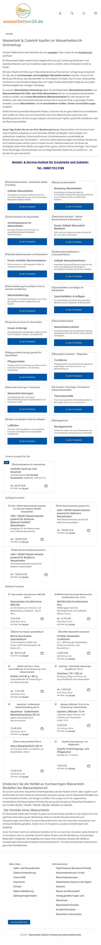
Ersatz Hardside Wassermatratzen (26, 260)
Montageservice (63, 426)
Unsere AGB (19, 877)
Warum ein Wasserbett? (68, 891)
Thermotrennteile (63, 396)
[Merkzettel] (83, 13)
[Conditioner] (69, 354)
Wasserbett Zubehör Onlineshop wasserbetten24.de (55, 934)
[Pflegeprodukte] (27, 355)
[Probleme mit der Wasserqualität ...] (27, 672)
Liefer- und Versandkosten (26, 868)
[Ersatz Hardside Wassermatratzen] (26, 254)
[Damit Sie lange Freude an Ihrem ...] (74, 744)
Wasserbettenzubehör (66, 327)
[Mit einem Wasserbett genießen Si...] (27, 741)
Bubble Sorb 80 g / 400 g (24, 676)
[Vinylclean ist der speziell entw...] (74, 669)
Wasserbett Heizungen (20, 393)
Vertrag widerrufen (19, 922)
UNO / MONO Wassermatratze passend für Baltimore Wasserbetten (73, 513)
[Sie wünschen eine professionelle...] (74, 506)
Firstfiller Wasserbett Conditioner (68, 637)
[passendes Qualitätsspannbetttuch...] (27, 631)
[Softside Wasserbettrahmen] (74, 254)
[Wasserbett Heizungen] (22, 387)
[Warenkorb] (95, 13)
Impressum (19, 881)
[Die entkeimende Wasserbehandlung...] (27, 707)
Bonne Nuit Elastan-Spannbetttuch (21, 637)
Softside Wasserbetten (20, 191)
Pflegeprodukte (16, 361)
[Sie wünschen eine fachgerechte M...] (27, 511)
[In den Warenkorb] (46, 486)
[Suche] (71, 13)
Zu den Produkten (27, 206)
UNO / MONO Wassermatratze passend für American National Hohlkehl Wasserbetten (26, 520)
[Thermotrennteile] (74, 390)
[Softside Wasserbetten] (27, 185)
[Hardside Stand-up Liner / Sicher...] (29, 464)
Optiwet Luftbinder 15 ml (70, 711)
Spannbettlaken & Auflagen (69, 296)
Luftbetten (13, 425)
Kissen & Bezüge (17, 328)
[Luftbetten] (25, 419)
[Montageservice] (60, 420)
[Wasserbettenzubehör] (63, 321)
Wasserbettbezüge (18, 295)
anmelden (52, 52)
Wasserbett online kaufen (69, 914)
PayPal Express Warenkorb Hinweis (73, 868)
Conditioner (60, 360)
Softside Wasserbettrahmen (69, 260)
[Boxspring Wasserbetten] (64, 182)
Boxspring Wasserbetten (68, 188)
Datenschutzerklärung (24, 872)
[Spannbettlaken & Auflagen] (74, 290)
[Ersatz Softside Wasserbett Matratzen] (74, 219)
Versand (25, 488)
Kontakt (17, 886)
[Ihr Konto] (59, 13)
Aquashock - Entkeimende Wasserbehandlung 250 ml (25, 713)
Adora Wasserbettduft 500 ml (26, 745)
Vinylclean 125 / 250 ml (69, 673)
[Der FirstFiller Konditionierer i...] (73, 631)
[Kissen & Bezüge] (23, 322)
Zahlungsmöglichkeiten (25, 895)
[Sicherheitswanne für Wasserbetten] (22, 217)
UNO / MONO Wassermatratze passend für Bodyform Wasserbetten (26, 557)
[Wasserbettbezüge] (27, 289)
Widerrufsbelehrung (23, 891)
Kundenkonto (85, 52)
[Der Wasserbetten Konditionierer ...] (27, 597)
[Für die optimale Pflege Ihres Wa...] (74, 597)
